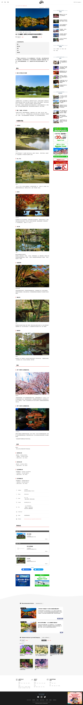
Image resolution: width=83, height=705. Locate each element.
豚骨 (50, 685)
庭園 (48, 640)
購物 (8, 2)
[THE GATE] (41, 2)
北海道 (19, 683)
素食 (52, 683)
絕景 (50, 640)
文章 (2, 2)
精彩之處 (18, 46)
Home (16, 5)
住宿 (41, 686)
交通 (17, 50)
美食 (43, 686)
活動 (17, 48)
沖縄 (19, 684)
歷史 (17, 44)
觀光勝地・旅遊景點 (27, 686)
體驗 (36, 686)
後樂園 (27, 640)
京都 (24, 683)
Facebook (27, 569)
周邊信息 (18, 52)
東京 (21, 5)
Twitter (39, 569)
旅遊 (34, 686)
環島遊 (57, 50)
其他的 (59, 685)
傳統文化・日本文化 (21, 686)
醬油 (54, 685)
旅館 (54, 50)
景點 (5, 2)
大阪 (26, 683)
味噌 (52, 685)
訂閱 (50, 683)
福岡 (28, 683)
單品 (54, 683)
